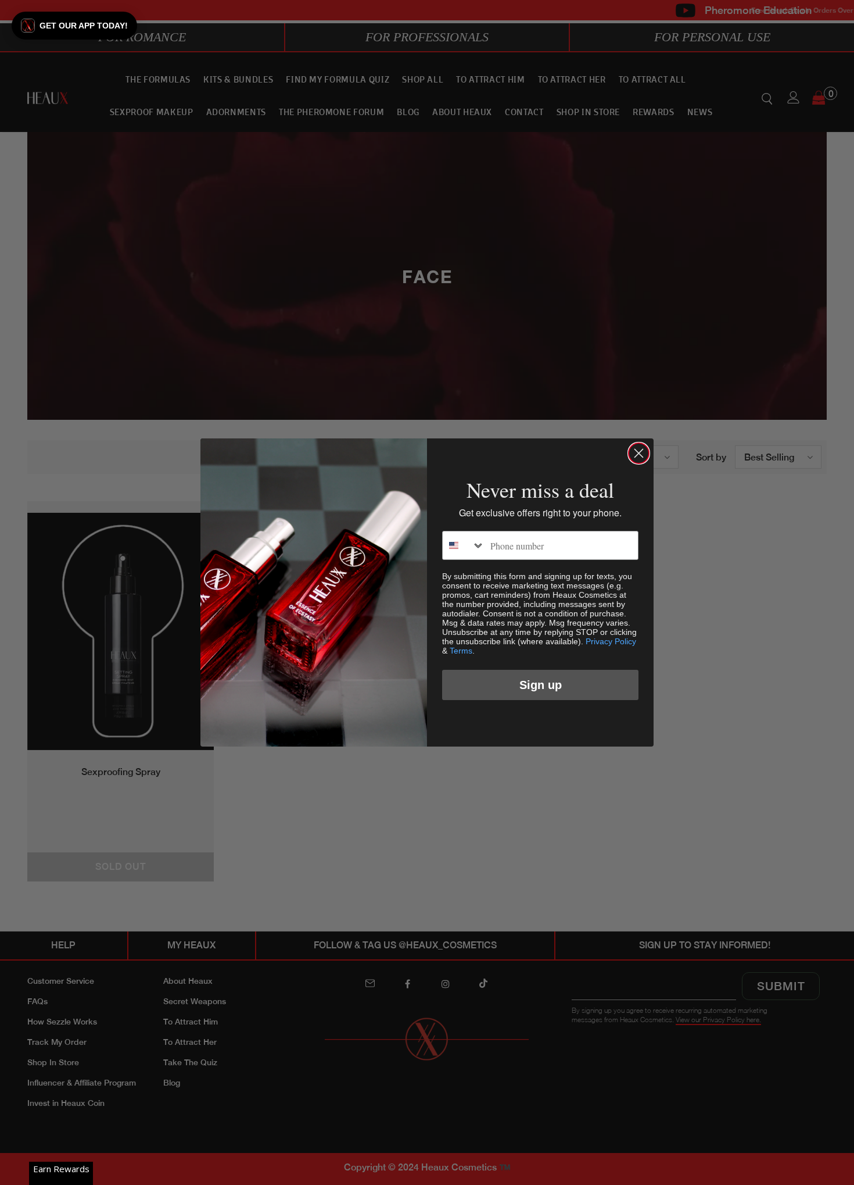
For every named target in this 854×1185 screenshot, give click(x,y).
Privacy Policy (611, 641)
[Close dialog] (639, 453)
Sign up (540, 685)
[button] (74, 26)
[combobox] (464, 545)
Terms (461, 650)
